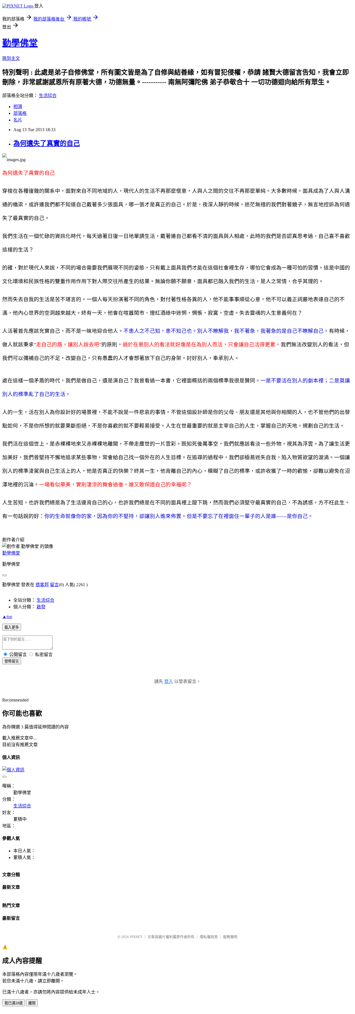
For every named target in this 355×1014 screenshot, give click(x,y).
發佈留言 (11, 661)
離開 (32, 1003)
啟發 (41, 606)
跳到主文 (11, 58)
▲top (7, 616)
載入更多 (11, 627)
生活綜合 (48, 95)
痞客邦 (42, 584)
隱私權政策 (209, 937)
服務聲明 (230, 937)
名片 (17, 120)
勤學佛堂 (20, 43)
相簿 (17, 106)
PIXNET (136, 937)
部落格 (20, 113)
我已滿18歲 (13, 1003)
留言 (54, 584)
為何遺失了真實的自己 (46, 143)
